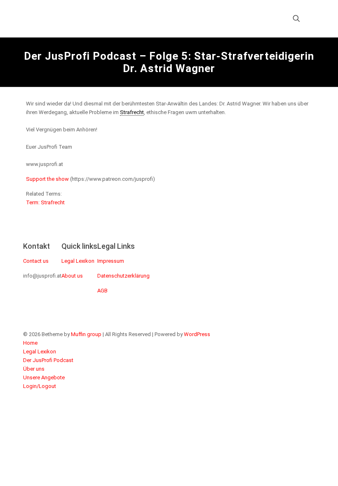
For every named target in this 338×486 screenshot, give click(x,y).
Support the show (47, 179)
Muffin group (86, 334)
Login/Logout (39, 386)
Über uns (34, 369)
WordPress (197, 334)
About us (72, 276)
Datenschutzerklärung (123, 276)
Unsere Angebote (44, 377)
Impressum (110, 261)
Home (30, 343)
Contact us (36, 261)
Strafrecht (132, 112)
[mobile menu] (268, 19)
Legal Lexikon (77, 261)
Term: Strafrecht (45, 202)
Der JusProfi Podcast (48, 360)
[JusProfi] (98, 18)
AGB (102, 290)
